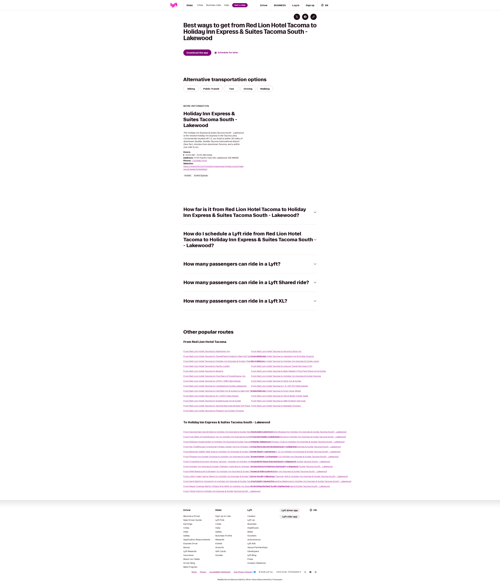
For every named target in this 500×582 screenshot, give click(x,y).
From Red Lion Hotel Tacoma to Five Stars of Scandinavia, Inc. (214, 376)
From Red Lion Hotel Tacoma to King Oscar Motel (276, 390)
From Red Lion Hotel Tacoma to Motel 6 (203, 371)
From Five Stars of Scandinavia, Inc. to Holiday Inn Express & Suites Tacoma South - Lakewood (231, 436)
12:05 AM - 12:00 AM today (199, 155)
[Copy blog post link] (313, 17)
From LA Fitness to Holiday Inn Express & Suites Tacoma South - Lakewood (289, 471)
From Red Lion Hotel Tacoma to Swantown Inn (206, 351)
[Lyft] (174, 5)
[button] (250, 212)
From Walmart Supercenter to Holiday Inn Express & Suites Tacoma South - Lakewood (227, 441)
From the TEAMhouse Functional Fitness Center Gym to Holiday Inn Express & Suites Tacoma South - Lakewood (240, 446)
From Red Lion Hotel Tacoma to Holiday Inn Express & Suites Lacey (285, 361)
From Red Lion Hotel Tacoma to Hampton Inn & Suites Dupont (282, 356)
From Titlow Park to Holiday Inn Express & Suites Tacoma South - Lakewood (221, 491)
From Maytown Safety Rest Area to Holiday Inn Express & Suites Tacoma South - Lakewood (229, 451)
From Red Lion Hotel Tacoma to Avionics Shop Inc (276, 351)
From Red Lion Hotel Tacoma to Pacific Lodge (206, 366)
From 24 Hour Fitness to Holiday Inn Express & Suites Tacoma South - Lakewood (292, 466)
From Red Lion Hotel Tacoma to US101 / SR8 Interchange (211, 381)
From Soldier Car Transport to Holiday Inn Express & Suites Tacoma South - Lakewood (295, 456)
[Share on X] (297, 17)
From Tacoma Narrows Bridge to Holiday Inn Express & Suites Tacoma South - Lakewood (228, 431)
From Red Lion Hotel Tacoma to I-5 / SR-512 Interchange (279, 386)
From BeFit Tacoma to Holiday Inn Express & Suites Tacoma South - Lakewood (290, 461)
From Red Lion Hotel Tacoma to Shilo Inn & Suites (276, 381)
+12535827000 (199, 160)
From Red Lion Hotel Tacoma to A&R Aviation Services (278, 400)
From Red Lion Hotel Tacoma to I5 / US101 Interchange (210, 395)
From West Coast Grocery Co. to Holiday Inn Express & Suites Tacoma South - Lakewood (295, 451)
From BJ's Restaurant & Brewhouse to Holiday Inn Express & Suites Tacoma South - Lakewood (298, 436)
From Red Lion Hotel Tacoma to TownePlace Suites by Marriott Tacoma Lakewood (224, 356)
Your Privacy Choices (243, 572)
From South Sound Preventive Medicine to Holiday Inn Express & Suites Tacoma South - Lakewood (301, 481)
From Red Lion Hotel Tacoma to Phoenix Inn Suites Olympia (213, 410)
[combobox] (324, 5)
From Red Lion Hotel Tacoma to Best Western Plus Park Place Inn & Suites (288, 371)
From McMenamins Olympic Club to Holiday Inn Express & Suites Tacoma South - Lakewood (298, 441)
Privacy (203, 572)
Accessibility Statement (220, 572)
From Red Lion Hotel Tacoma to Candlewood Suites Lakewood (214, 386)
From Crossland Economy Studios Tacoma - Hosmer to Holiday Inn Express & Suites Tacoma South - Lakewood (239, 461)
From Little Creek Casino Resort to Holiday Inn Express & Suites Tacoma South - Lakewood (229, 476)
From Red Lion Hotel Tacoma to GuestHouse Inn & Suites (212, 400)
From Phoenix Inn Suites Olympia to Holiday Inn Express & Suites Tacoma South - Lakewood (230, 456)
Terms (194, 572)
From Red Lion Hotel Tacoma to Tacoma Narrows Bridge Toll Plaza (216, 405)
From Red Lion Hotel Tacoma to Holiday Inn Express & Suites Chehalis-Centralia (224, 361)
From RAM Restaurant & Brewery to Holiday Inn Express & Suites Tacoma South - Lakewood (229, 471)
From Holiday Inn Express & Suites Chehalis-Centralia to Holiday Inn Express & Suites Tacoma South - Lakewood (240, 466)
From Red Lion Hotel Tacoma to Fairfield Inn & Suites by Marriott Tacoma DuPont (224, 390)
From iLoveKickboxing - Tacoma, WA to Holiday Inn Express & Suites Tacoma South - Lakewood (299, 476)
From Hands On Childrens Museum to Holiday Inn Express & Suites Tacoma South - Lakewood (298, 431)
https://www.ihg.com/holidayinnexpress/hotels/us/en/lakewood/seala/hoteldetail (213, 168)
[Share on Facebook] (305, 17)
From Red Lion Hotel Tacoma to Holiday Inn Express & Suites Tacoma (286, 376)
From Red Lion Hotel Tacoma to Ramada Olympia (276, 405)
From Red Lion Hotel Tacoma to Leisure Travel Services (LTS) (281, 366)
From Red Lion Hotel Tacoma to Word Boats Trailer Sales (279, 395)
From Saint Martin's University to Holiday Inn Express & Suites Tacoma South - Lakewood (228, 481)
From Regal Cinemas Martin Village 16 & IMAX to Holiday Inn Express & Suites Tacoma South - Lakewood (236, 486)
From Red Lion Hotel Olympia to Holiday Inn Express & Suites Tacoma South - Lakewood (296, 446)
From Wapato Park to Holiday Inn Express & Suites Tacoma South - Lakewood (290, 486)
